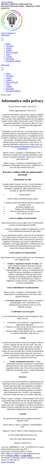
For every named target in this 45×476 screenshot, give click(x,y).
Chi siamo (9, 46)
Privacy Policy (13, 456)
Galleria (9, 50)
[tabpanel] (22, 6)
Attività (8, 48)
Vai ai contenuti (7, 2)
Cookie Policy (26, 456)
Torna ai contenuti (8, 462)
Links (8, 55)
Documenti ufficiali (13, 61)
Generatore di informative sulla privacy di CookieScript (26, 147)
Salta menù (5, 35)
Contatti (9, 57)
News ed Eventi (12, 52)
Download (10, 59)
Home (8, 44)
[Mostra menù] (2, 67)
